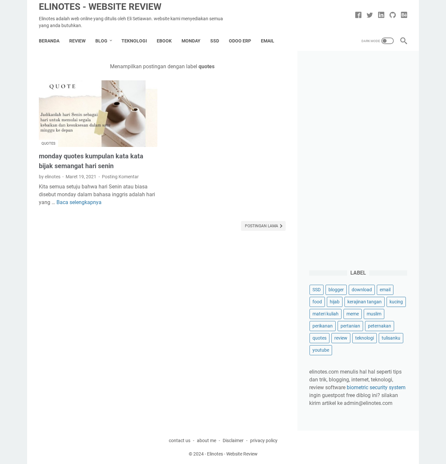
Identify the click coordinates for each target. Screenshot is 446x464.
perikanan (322, 325)
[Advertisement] (358, 161)
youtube (320, 350)
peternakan (379, 325)
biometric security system (376, 387)
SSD (214, 40)
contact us (179, 440)
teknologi (364, 338)
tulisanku (391, 338)
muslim (374, 313)
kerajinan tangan (364, 301)
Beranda (49, 40)
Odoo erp (240, 40)
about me (206, 440)
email (267, 40)
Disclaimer (233, 440)
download (362, 289)
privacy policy (264, 440)
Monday (191, 40)
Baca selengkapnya (79, 202)
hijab (335, 301)
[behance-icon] (404, 15)
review (340, 338)
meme (352, 313)
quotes (48, 143)
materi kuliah (325, 313)
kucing (396, 301)
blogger (336, 289)
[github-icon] (393, 15)
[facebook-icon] (358, 15)
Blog (101, 40)
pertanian (350, 325)
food (317, 301)
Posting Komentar (120, 176)
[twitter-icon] (370, 15)
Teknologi (134, 40)
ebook (164, 40)
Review (77, 40)
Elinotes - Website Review (100, 6)
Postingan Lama (262, 226)
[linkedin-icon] (381, 15)
